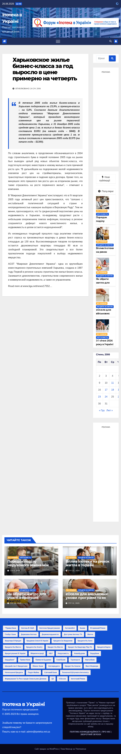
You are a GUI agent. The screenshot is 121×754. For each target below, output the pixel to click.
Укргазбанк (90, 660)
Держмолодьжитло (50, 634)
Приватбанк (25, 660)
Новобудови (79, 653)
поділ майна (33, 672)
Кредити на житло (105, 245)
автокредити (54, 666)
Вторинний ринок (97, 628)
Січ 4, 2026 (15, 570)
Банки (82, 628)
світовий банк (50, 672)
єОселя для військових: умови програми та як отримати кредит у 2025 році (88, 599)
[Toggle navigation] (58, 41)
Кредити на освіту (34, 647)
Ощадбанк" (10, 660)
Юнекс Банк (38, 666)
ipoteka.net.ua (97, 724)
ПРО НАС (106, 732)
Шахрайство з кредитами (16, 666)
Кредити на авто (85, 641)
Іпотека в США (27, 628)
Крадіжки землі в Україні (37, 641)
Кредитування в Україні (15, 653)
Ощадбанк (94, 653)
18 (112, 390)
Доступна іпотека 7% (73, 634)
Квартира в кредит (13, 641)
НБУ (51, 653)
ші (52, 679)
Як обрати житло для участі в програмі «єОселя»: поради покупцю (26, 599)
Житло (90, 634)
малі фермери (92, 666)
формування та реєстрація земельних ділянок (25, 679)
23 (99, 396)
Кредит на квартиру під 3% (80, 647)
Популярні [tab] (107, 191)
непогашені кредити (14, 672)
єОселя (62, 679)
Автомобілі (70, 628)
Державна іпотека (29, 634)
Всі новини (102, 211)
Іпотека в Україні (23, 704)
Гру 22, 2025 (74, 570)
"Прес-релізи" (93, 705)
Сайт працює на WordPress (47, 749)
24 (106, 396)
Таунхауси (75, 660)
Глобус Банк (10, 634)
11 (112, 383)
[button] (110, 41)
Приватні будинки (43, 660)
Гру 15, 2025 (15, 603)
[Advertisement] (106, 118)
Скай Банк (60, 660)
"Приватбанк (10, 628)
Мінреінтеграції (37, 653)
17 (106, 390)
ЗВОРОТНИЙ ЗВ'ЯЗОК (90, 734)
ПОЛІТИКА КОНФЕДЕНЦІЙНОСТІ (85, 732)
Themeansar (80, 749)
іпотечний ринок (78, 679)
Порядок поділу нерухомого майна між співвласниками (28, 565)
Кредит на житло (55, 647)
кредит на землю (72, 666)
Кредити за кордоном (62, 641)
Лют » (109, 410)
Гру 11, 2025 (74, 603)
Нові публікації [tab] (106, 179)
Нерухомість (102, 214)
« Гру (102, 410)
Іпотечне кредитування (49, 628)
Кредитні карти (103, 647)
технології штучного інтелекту (75, 672)
